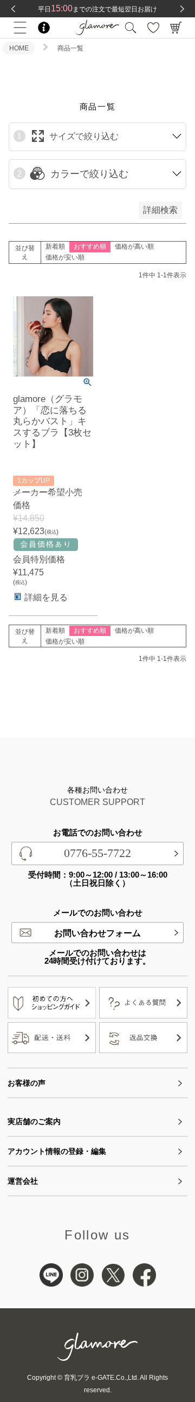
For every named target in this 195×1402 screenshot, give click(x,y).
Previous (13, 8)
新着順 (55, 246)
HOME (19, 48)
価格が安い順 (65, 257)
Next (182, 8)
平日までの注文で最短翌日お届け (97, 9)
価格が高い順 (134, 246)
